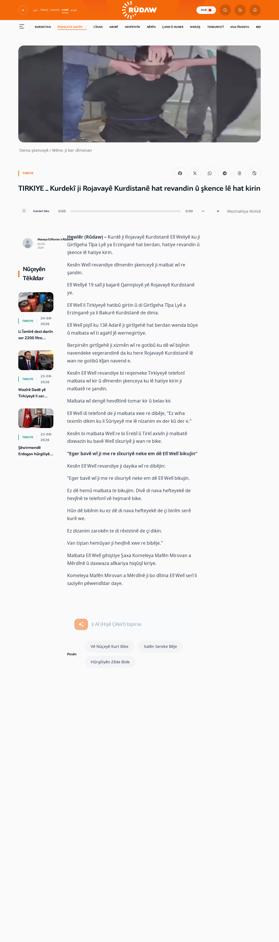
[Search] (225, 10)
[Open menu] (22, 27)
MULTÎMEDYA (239, 27)
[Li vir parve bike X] (195, 173)
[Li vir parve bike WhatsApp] (210, 173)
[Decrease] (203, 211)
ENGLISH (55, 10)
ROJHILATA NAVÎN (70, 27)
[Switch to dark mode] (240, 10)
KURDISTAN (43, 27)
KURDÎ (65, 10)
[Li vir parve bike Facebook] (180, 173)
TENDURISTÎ (215, 27)
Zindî (203, 10)
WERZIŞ (195, 27)
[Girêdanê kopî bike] (254, 173)
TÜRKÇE (44, 10)
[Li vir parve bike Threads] (239, 173)
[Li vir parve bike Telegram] (224, 173)
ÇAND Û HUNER (172, 27)
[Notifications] (255, 10)
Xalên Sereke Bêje (160, 646)
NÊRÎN (151, 27)
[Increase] (218, 211)
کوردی (74, 10)
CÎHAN (98, 27)
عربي (35, 10)
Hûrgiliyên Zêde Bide (110, 661)
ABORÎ (113, 27)
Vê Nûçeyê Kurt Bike (109, 646)
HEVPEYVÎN (132, 27)
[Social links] (22, 10)
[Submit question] (81, 624)
